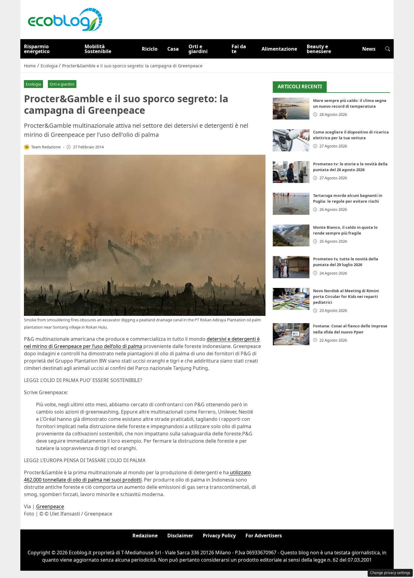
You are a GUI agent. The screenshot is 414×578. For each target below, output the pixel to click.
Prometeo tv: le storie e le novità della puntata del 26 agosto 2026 (350, 166)
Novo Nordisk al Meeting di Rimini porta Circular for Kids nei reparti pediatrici (346, 296)
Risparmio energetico (37, 49)
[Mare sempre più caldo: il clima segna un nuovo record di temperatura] (291, 109)
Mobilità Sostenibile (98, 49)
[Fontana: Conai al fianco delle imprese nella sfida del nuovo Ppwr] (291, 334)
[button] (387, 48)
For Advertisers (263, 535)
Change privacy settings (390, 572)
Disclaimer (180, 535)
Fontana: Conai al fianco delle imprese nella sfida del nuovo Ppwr (350, 328)
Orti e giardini (198, 49)
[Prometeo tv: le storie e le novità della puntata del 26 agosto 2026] (291, 172)
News (369, 49)
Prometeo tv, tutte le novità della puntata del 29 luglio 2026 (345, 261)
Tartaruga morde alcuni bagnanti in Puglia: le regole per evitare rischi (347, 198)
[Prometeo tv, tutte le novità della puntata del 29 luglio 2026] (291, 267)
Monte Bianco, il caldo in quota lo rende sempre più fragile (345, 230)
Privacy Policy (219, 535)
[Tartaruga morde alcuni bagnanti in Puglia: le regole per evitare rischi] (291, 204)
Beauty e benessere (319, 49)
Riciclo (150, 49)
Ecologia (33, 84)
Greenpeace (50, 506)
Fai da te (239, 49)
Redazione (145, 535)
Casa (173, 49)
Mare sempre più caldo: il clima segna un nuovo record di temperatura (349, 103)
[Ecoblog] (65, 19)
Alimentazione (279, 49)
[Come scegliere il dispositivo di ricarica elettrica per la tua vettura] (291, 140)
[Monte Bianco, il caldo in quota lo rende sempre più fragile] (291, 236)
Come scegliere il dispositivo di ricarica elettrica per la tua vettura (351, 134)
